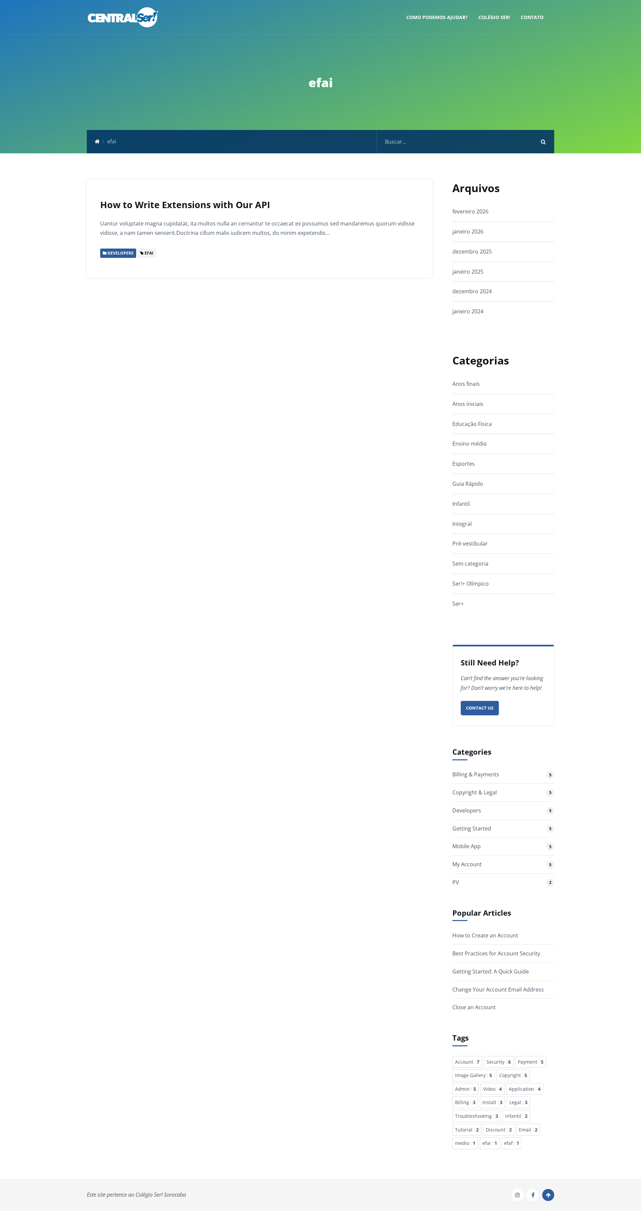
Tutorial (467, 1129)
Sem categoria (470, 563)
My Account (467, 864)
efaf (511, 1143)
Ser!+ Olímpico (470, 583)
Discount (499, 1129)
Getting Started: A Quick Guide (490, 971)
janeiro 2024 (467, 311)
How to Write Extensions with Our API (185, 204)
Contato (532, 17)
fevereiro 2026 (470, 211)
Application (525, 1089)
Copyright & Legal (474, 792)
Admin (465, 1089)
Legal (518, 1102)
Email (528, 1129)
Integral (462, 523)
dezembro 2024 (472, 291)
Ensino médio (469, 443)
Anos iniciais (467, 404)
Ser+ (458, 603)
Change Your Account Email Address (498, 989)
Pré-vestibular (470, 543)
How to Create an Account (485, 935)
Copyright (513, 1075)
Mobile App (466, 846)
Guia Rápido (467, 483)
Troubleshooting (476, 1116)
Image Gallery (473, 1075)
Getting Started (471, 828)
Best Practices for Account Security (496, 953)
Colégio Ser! (494, 17)
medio (465, 1143)
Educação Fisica (472, 424)
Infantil (461, 503)
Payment (531, 1062)
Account (467, 1062)
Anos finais (466, 384)
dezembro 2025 (472, 251)
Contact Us (479, 708)
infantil (516, 1116)
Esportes (463, 463)
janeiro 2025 (467, 271)
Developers (466, 810)
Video (492, 1089)
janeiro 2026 (467, 231)
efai (489, 1143)
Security (498, 1062)
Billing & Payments (475, 774)
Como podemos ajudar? (437, 17)
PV (455, 882)
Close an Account (474, 1007)
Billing (465, 1102)
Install (492, 1102)
